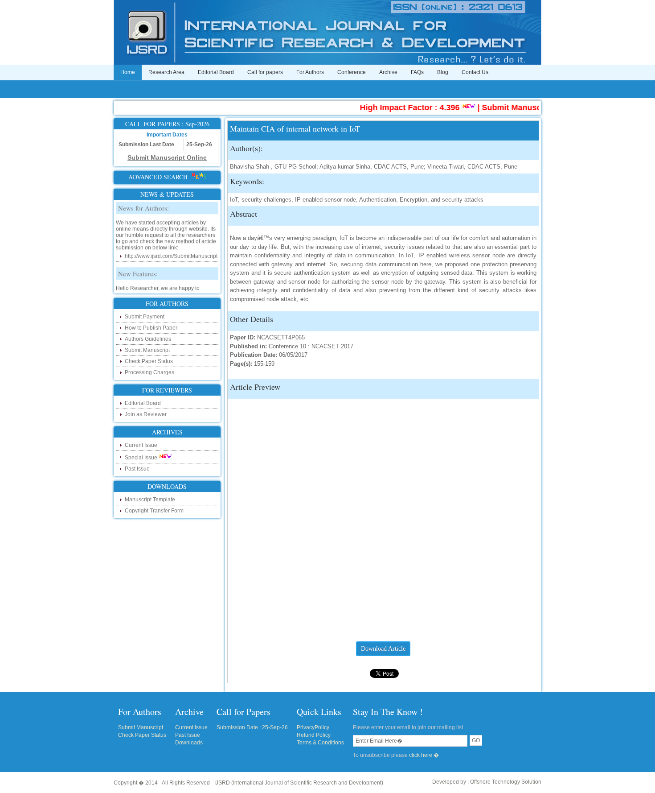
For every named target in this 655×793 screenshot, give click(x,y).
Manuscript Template (150, 499)
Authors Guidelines (148, 339)
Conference (351, 72)
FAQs (417, 72)
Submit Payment (144, 317)
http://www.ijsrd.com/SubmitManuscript (171, 251)
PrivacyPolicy (313, 727)
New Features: (138, 268)
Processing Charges (149, 372)
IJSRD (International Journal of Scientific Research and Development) (298, 783)
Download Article (383, 648)
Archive (388, 72)
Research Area (166, 72)
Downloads (189, 742)
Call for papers (265, 72)
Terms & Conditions (320, 742)
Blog (442, 72)
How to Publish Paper (151, 328)
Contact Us (475, 72)
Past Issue (137, 469)
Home (127, 72)
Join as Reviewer (146, 414)
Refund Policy (314, 735)
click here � (424, 755)
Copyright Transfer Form (154, 511)
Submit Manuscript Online (521, 107)
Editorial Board (216, 72)
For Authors (310, 72)
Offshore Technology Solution (505, 782)
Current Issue (141, 445)
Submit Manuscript (147, 350)
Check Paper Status (149, 361)
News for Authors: (143, 202)
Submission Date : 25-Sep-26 (252, 727)
